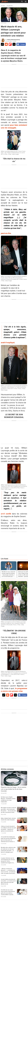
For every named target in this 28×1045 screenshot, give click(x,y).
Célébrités (10, 5)
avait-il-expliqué (7, 342)
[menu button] (25, 1)
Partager (22, 44)
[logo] (4, 1)
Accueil (3, 5)
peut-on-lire (6, 233)
